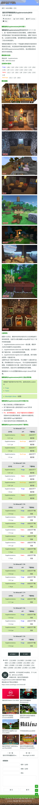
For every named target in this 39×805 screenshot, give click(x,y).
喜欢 (14, 654)
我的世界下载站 (23, 798)
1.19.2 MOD (26, 665)
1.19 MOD (11, 665)
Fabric (7, 391)
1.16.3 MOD (20, 660)
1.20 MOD (10, 667)
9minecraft (16, 675)
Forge (7, 388)
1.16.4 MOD (27, 660)
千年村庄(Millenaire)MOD (27, 731)
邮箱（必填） (25, 769)
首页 (3, 8)
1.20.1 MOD (17, 667)
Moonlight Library (11, 396)
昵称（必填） (25, 764)
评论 (5, 21)
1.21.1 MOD (31, 667)
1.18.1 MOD (26, 663)
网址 (22, 773)
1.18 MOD (19, 663)
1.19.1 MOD (18, 665)
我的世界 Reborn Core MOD (10, 700)
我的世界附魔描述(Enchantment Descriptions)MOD (25, 702)
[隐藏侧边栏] (36, 786)
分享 (26, 654)
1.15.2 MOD (12, 660)
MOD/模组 (9, 8)
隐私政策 (16, 801)
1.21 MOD (25, 667)
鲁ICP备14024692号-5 (25, 801)
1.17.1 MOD (12, 663)
